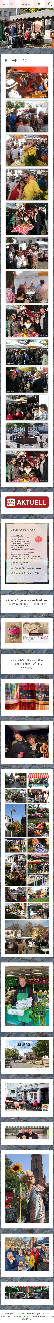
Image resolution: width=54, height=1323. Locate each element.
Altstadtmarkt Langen (16, 4)
